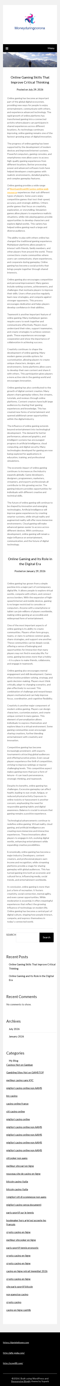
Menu (51, 48)
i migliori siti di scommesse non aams (26, 1196)
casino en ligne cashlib (18, 1309)
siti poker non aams (17, 1158)
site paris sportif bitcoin (19, 1286)
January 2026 (16, 1036)
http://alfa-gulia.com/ (14, 1352)
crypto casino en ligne (18, 1232)
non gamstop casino (17, 1294)
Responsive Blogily (21, 1381)
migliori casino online (18, 1119)
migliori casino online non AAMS (24, 1088)
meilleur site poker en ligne (21, 1239)
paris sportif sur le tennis (20, 1212)
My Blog (13, 1060)
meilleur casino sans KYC (20, 1080)
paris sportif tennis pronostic (22, 1247)
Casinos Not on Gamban (19, 1064)
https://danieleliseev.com (16, 1342)
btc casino (12, 1095)
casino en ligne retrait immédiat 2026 (27, 1271)
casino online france (17, 1103)
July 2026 (14, 1028)
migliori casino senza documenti (23, 1204)
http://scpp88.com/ (13, 1363)
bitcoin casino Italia (17, 1181)
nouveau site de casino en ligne (23, 1173)
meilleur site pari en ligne (20, 1165)
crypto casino (13, 1302)
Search (11, 934)
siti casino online (15, 1111)
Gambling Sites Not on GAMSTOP (25, 1072)
